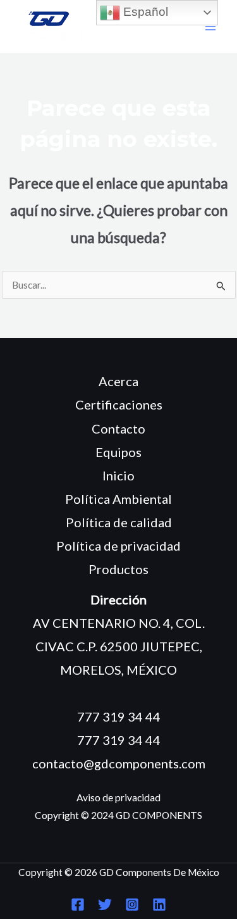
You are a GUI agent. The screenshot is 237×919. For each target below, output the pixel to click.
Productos (118, 569)
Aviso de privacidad (118, 797)
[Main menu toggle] (210, 27)
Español (144, 11)
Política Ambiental (118, 498)
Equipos (118, 452)
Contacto (118, 428)
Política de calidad (119, 522)
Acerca (118, 381)
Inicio (118, 475)
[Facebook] (78, 904)
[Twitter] (105, 904)
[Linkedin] (159, 904)
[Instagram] (132, 904)
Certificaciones (118, 404)
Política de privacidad (118, 545)
